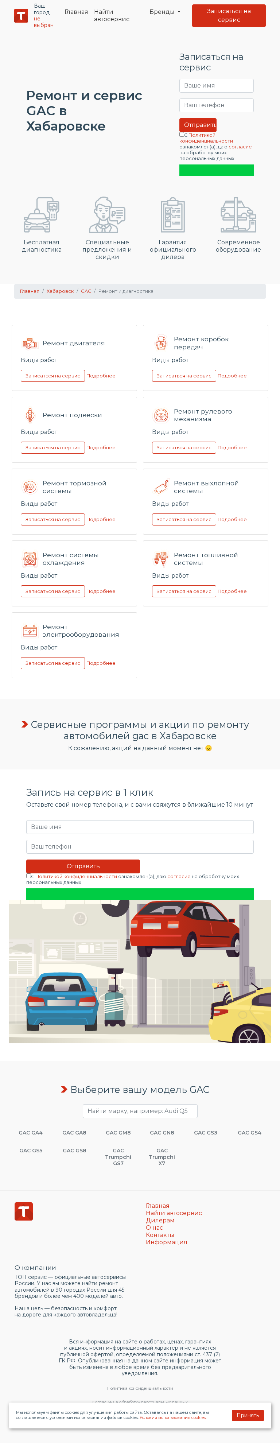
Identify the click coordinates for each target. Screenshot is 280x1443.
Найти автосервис (111, 15)
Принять (248, 1415)
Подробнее (101, 375)
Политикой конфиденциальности (206, 138)
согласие (240, 147)
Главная (76, 11)
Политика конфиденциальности (140, 1388)
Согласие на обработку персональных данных (140, 1402)
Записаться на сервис (229, 15)
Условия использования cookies (173, 1417)
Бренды (162, 11)
